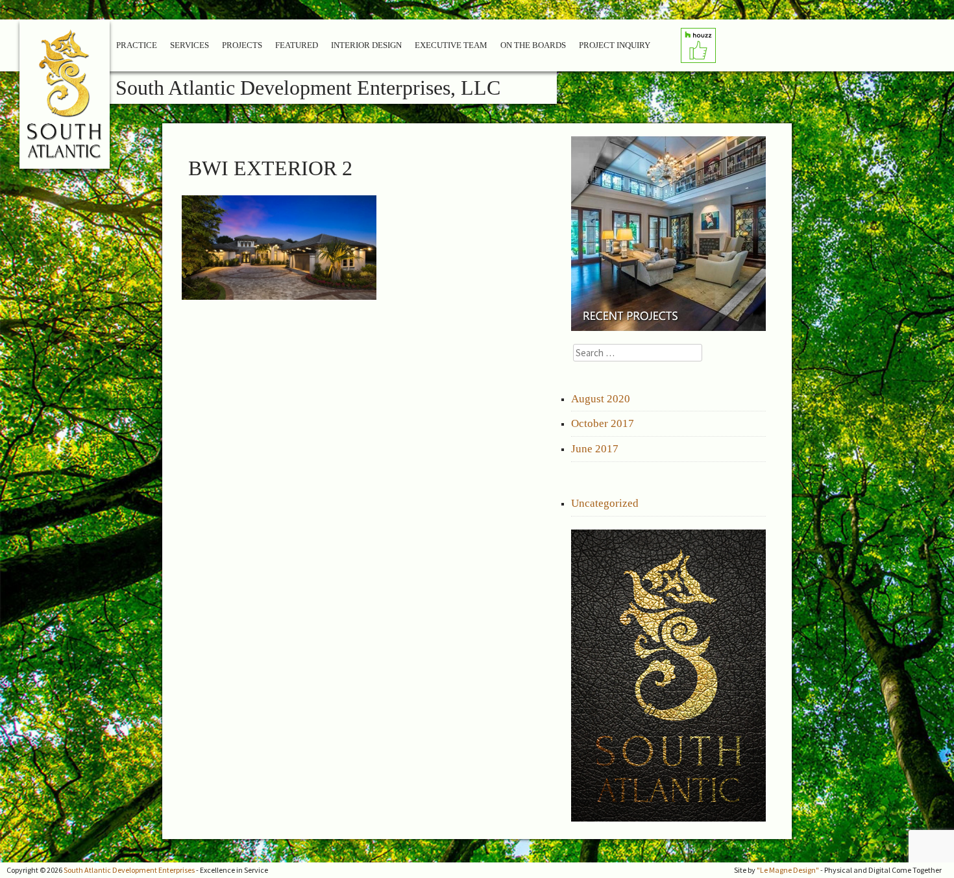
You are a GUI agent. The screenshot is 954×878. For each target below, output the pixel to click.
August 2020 (600, 399)
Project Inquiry (614, 45)
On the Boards (533, 45)
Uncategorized (605, 503)
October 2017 (602, 423)
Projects (242, 45)
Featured (296, 45)
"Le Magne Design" (788, 870)
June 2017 (594, 449)
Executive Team (451, 45)
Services (189, 45)
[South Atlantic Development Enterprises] (65, 99)
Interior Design (366, 45)
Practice (136, 45)
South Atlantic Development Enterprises (129, 870)
